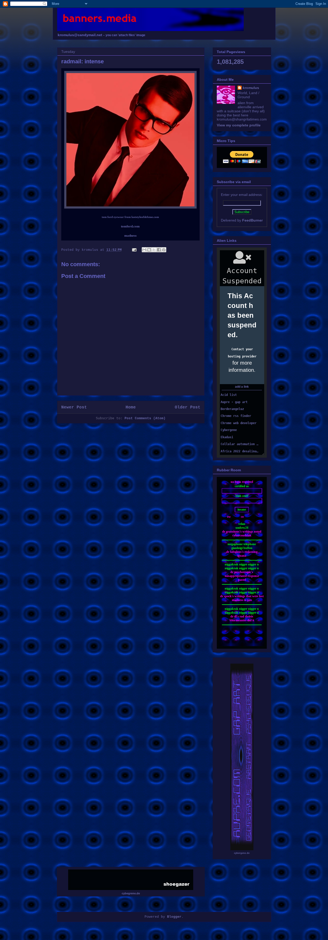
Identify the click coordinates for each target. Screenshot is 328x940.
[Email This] (144, 249)
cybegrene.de (131, 893)
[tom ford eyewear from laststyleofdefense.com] (130, 207)
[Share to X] (154, 249)
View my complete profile (239, 125)
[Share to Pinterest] (163, 249)
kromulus (251, 88)
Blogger (174, 917)
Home (131, 407)
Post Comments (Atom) (145, 418)
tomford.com (130, 226)
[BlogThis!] (149, 249)
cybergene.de (242, 853)
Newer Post (74, 407)
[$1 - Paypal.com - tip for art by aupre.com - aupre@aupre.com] (242, 162)
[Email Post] (134, 250)
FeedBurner (252, 220)
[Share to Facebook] (158, 249)
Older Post (187, 407)
